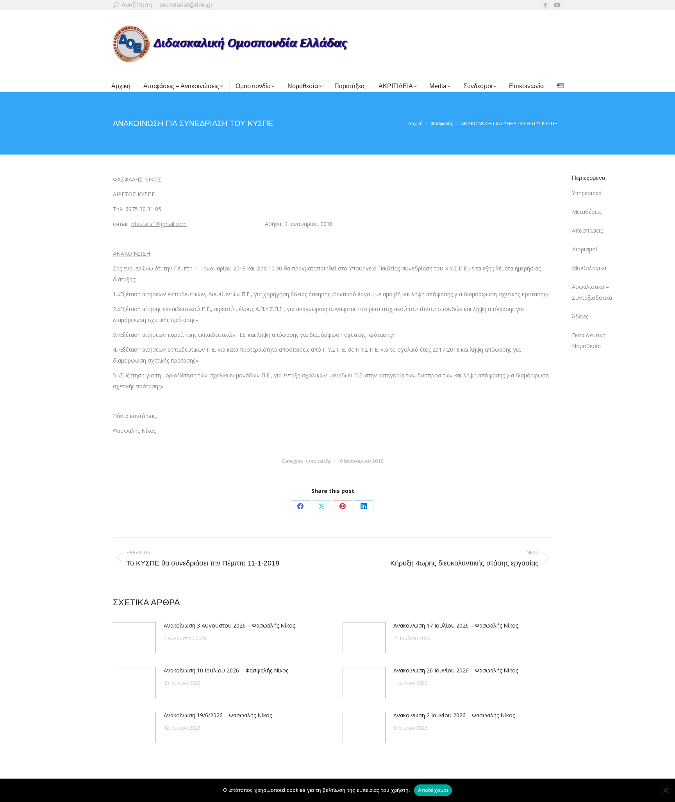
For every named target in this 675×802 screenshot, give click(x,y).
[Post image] (134, 637)
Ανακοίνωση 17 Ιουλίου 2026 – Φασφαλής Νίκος (455, 625)
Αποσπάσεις (587, 230)
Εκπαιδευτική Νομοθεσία (588, 340)
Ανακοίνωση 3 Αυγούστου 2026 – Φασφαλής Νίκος (229, 625)
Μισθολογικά (589, 268)
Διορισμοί (584, 249)
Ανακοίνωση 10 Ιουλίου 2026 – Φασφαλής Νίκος (226, 670)
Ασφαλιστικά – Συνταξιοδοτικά (592, 292)
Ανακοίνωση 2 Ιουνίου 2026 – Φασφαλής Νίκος (454, 715)
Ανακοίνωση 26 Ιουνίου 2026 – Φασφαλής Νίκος (455, 670)
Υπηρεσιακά (587, 193)
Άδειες (580, 316)
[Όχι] (665, 790)
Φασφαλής (318, 460)
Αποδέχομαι (433, 790)
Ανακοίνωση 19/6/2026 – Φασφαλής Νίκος (218, 715)
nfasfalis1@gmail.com (159, 224)
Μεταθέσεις (587, 211)
